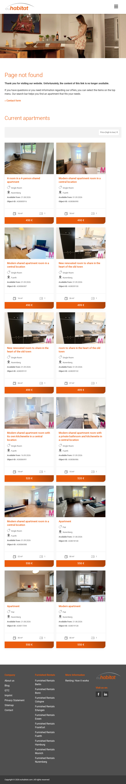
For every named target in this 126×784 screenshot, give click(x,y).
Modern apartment (70, 606)
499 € (80, 305)
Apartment (65, 521)
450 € (29, 220)
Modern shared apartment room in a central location (80, 180)
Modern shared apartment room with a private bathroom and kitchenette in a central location (80, 436)
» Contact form (13, 100)
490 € (80, 220)
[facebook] (98, 694)
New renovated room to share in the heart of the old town (79, 265)
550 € (29, 563)
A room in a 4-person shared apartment (23, 180)
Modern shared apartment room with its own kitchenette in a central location (28, 436)
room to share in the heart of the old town (79, 350)
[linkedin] (105, 694)
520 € (29, 478)
